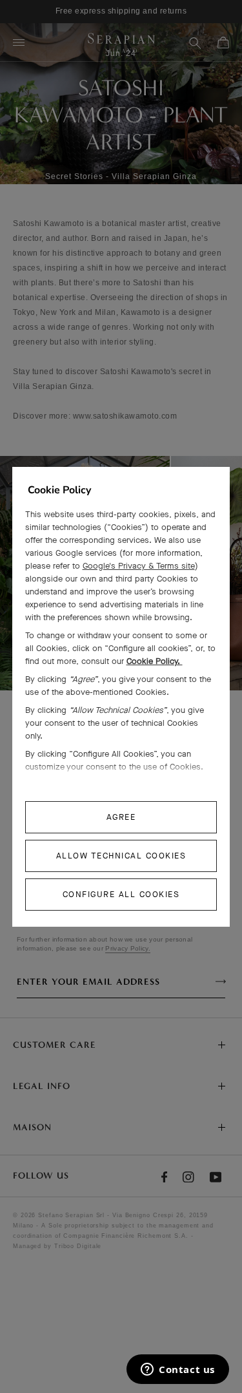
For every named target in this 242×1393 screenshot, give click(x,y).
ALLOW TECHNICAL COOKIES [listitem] (121, 855)
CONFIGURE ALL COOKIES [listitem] (121, 894)
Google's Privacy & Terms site (139, 565)
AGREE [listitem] (121, 816)
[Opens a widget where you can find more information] (177, 1370)
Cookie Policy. (154, 661)
